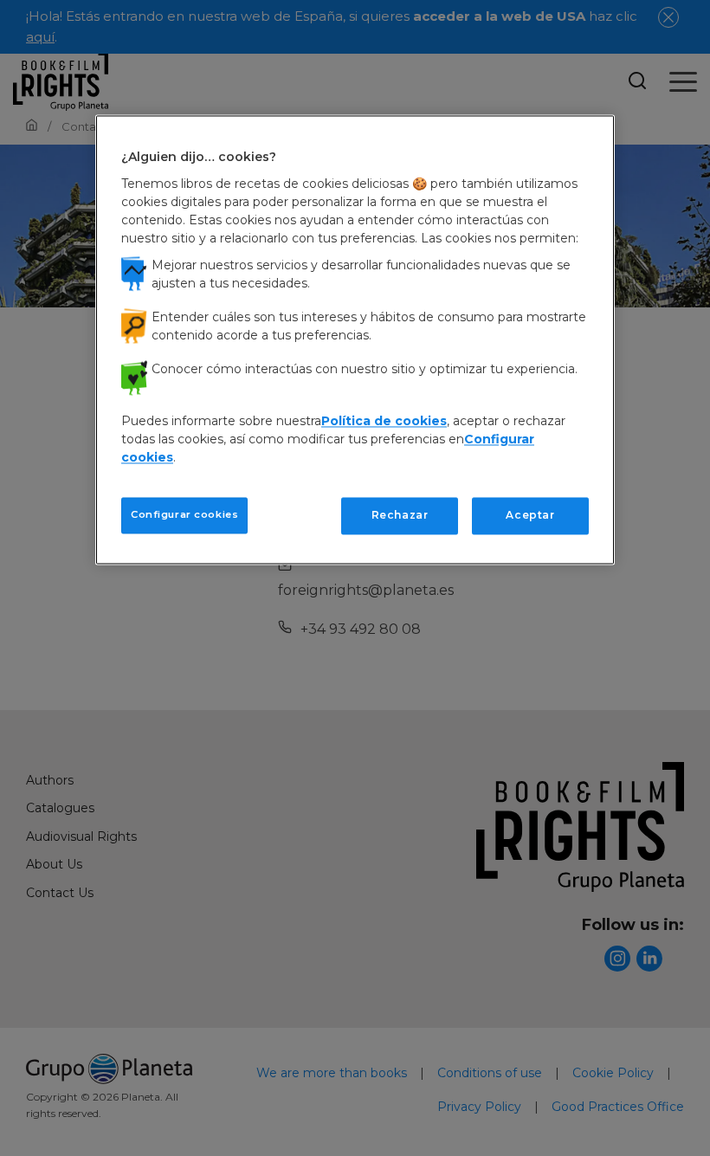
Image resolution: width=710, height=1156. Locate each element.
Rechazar (400, 514)
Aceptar (530, 514)
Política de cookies (384, 421)
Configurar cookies (184, 514)
